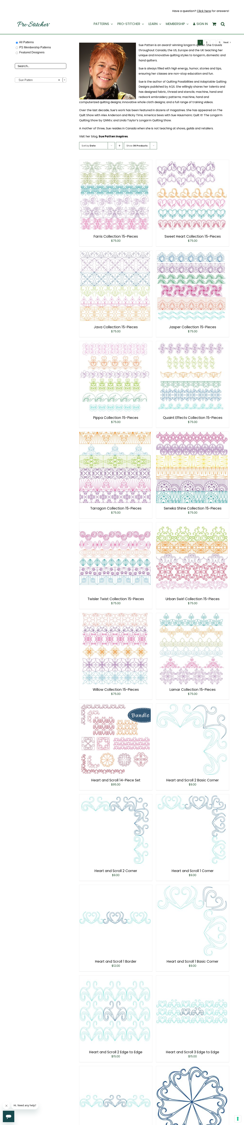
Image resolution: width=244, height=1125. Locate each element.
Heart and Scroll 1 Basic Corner (192, 961)
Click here (204, 11)
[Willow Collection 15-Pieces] (115, 615)
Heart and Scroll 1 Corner (193, 870)
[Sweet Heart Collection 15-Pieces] (192, 162)
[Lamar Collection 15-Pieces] (192, 615)
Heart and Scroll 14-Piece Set (115, 780)
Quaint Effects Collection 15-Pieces (192, 417)
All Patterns (26, 42)
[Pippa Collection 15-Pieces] (115, 343)
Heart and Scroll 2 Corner (115, 870)
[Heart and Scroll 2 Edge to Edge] (115, 978)
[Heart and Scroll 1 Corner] (192, 797)
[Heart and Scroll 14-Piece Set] (115, 706)
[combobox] (40, 79)
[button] (223, 24)
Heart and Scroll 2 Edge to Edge (115, 1052)
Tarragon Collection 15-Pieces (115, 508)
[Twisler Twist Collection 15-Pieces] (115, 525)
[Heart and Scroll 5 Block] (192, 1068)
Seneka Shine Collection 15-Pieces (192, 508)
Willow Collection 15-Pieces (116, 689)
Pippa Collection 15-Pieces (115, 417)
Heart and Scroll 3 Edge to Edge (192, 1052)
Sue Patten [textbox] (38, 80)
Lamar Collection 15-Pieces (193, 689)
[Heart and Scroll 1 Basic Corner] (192, 887)
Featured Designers (31, 52)
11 (219, 42)
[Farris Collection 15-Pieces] (115, 162)
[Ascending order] (119, 145)
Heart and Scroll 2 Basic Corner (192, 780)
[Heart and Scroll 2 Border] (115, 1068)
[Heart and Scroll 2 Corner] (115, 797)
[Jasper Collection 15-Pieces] (192, 253)
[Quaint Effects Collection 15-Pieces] (192, 343)
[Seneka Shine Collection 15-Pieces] (192, 434)
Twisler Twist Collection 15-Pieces (116, 599)
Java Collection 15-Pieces (116, 327)
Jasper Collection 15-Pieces (192, 327)
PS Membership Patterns (35, 47)
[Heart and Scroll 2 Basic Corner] (192, 706)
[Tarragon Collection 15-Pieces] (115, 434)
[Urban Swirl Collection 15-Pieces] (192, 525)
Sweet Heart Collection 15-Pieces (193, 236)
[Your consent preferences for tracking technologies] (237, 1118)
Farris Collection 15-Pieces (116, 236)
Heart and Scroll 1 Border (115, 961)
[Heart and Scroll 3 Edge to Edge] (192, 978)
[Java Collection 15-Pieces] (115, 253)
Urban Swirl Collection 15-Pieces (193, 599)
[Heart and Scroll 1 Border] (115, 887)
